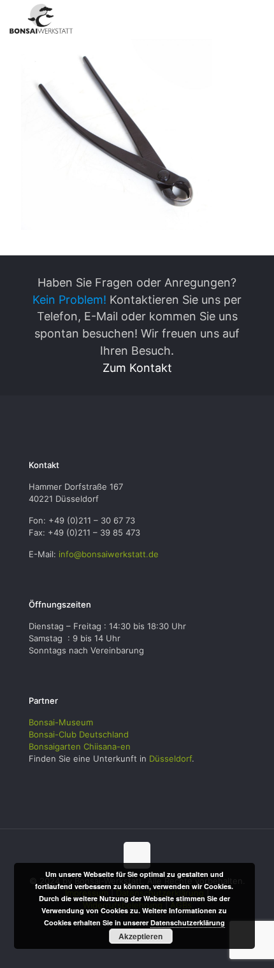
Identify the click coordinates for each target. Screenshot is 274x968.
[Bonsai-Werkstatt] (41, 19)
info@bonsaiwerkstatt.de (109, 554)
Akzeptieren (140, 936)
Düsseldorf (170, 758)
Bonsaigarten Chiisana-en (80, 746)
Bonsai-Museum (61, 722)
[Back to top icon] (137, 855)
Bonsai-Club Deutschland (79, 734)
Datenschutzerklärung (187, 922)
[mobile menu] (257, 19)
